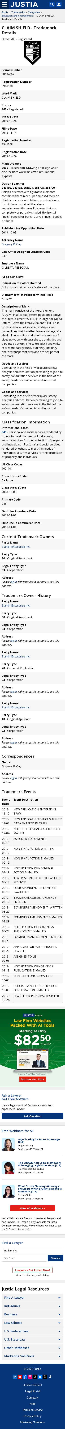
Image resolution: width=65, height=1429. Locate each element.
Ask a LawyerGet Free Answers (15, 1097)
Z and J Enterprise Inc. (16, 547)
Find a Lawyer (12, 1243)
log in (13, 582)
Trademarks (18, 12)
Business (10, 1314)
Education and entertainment (17, 15)
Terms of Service (32, 1410)
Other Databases (16, 1348)
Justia (5, 12)
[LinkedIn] (15, 1377)
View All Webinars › (32, 1208)
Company (32, 1397)
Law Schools (13, 1323)
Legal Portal (32, 1391)
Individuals (12, 1306)
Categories (34, 12)
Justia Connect (32, 1385)
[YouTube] (20, 1377)
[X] (45, 1377)
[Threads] (35, 1377)
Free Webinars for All (18, 1131)
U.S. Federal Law (16, 1331)
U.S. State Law (14, 1339)
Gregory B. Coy (11, 244)
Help (33, 1403)
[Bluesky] (40, 1377)
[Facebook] (25, 1377)
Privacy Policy (32, 1416)
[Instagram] (30, 1377)
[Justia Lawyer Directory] (50, 1377)
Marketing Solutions (19, 1356)
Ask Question (32, 1116)
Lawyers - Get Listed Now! (32, 1270)
